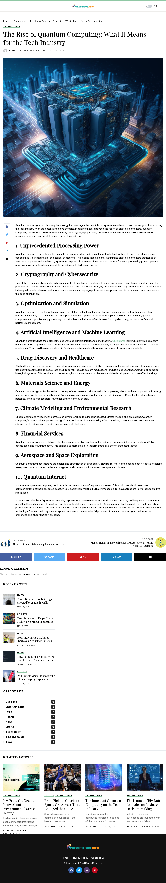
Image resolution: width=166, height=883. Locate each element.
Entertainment (30, 706)
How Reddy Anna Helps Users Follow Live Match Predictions (35, 620)
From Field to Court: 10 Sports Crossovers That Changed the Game (61, 804)
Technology (20, 21)
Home (6, 21)
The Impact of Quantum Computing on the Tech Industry (103, 804)
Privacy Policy (80, 858)
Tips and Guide (30, 736)
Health (30, 716)
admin (12, 51)
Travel (30, 741)
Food (30, 711)
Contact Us (98, 858)
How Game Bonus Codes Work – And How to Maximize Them (35, 658)
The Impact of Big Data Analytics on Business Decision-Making (144, 804)
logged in (20, 574)
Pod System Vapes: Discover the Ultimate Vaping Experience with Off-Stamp (36, 679)
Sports (30, 726)
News (30, 721)
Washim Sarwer (16, 831)
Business (30, 701)
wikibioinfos (118, 340)
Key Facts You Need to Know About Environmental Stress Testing (19, 806)
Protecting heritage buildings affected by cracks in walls (34, 601)
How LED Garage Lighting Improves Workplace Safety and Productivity (36, 641)
